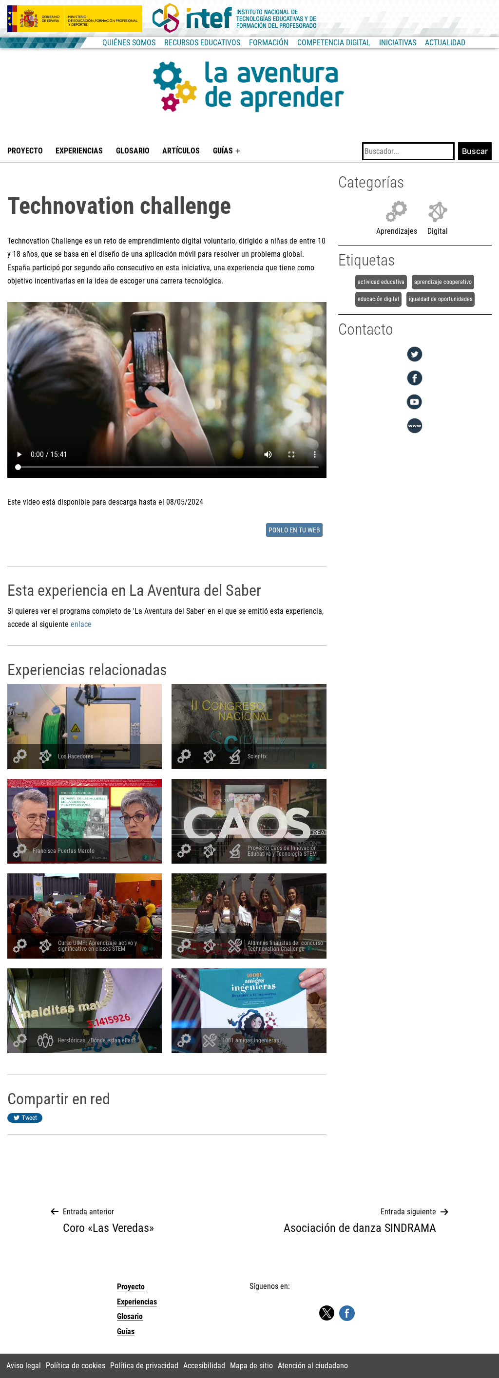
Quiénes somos (128, 42)
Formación (268, 42)
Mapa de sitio (251, 1365)
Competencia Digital (333, 42)
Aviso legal (23, 1365)
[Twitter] (414, 361)
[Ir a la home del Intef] (234, 18)
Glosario (133, 150)
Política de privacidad (144, 1365)
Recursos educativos (202, 42)
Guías (223, 150)
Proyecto (25, 150)
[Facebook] (414, 385)
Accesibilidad (204, 1365)
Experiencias (79, 150)
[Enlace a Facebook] (347, 1312)
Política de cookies (75, 1365)
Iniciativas (397, 42)
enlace (81, 624)
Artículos (181, 150)
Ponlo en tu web (294, 530)
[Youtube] (414, 409)
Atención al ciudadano (313, 1365)
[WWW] (414, 433)
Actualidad (445, 42)
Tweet (29, 1117)
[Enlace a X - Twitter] (326, 1313)
